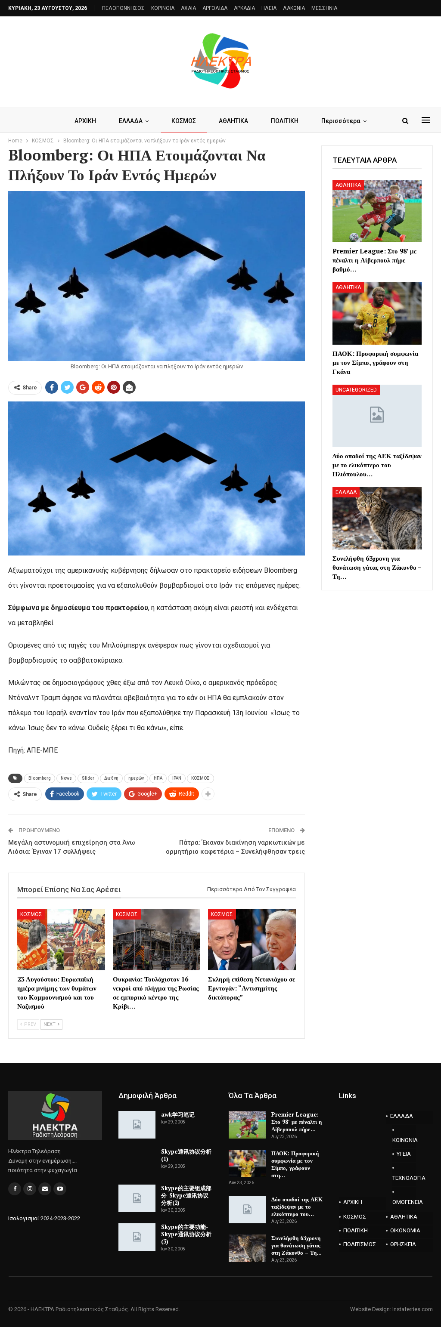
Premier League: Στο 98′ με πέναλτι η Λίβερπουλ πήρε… (296, 1122)
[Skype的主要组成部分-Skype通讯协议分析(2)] (136, 1198)
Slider (88, 778)
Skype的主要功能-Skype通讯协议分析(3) (186, 1234)
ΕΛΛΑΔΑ (131, 120)
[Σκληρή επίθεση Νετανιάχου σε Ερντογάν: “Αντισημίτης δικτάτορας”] (252, 940)
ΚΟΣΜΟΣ (183, 120)
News (66, 778)
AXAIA (188, 8)
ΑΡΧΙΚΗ (85, 120)
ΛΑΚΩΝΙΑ (294, 8)
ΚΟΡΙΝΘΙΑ (162, 8)
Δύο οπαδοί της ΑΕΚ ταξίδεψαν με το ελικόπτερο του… (297, 1206)
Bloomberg (39, 778)
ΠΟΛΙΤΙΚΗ (284, 120)
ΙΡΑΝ (176, 778)
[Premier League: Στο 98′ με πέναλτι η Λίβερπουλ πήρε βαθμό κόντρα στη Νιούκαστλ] (377, 211)
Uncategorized (356, 390)
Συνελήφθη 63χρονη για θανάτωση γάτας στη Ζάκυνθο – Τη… (296, 1245)
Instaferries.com (412, 1309)
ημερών (136, 778)
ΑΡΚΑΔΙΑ (244, 8)
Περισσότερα (340, 120)
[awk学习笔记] (136, 1125)
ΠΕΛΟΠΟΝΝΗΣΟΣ (123, 8)
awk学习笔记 (178, 1114)
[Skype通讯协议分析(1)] (136, 1162)
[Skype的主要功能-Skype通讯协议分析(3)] (136, 1237)
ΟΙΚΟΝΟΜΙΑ (405, 1230)
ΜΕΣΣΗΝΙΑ (324, 8)
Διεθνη (111, 778)
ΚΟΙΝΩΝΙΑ (404, 1140)
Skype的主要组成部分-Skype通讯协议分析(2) (186, 1195)
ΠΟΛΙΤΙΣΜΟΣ (359, 1244)
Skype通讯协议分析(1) (186, 1155)
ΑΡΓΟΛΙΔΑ (214, 8)
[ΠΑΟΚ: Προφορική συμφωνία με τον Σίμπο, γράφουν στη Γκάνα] (377, 313)
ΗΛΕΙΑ (268, 8)
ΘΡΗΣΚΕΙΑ (403, 1244)
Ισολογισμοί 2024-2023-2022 (44, 1218)
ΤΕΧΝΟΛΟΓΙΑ (404, 1178)
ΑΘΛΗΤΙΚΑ (233, 120)
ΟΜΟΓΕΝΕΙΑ (404, 1202)
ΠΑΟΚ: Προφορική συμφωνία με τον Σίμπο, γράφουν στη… (295, 1164)
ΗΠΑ (158, 778)
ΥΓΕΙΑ (404, 1154)
